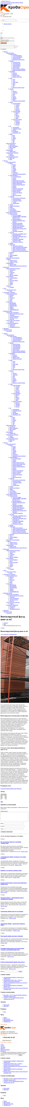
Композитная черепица (12, 152)
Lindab (11, 273)
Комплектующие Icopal (18, 87)
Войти (5, 1017)
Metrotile (12, 155)
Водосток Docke (14, 280)
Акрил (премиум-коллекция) (19, 247)
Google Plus (16, 788)
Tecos (11, 254)
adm (5, 634)
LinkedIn (11, 788)
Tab (13, 142)
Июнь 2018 (6, 1004)
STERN (14, 170)
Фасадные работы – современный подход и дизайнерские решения (12, 898)
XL (13, 86)
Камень (14, 179)
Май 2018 (6, 1006)
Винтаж (17, 120)
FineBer (11, 243)
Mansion (14, 98)
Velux (11, 291)
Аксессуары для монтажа (18, 198)
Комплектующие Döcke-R (19, 174)
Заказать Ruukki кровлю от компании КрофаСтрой (15, 995)
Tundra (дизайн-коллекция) (19, 250)
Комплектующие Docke (18, 59)
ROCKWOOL (13, 304)
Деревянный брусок (15, 327)
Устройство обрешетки (12, 323)
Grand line (12, 272)
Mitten (11, 256)
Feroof (11, 154)
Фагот (14, 194)
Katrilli (14, 97)
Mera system (12, 147)
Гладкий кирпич (16, 199)
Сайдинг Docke (13, 214)
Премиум (14, 74)
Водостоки (6, 267)
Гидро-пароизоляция (12, 293)
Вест (16, 114)
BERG (14, 166)
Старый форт (15, 203)
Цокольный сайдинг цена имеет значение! (12, 936)
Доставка (12, 2)
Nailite (11, 207)
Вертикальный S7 (17, 219)
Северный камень (17, 200)
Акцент (17, 116)
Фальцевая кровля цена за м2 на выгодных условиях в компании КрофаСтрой (12, 949)
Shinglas (12, 61)
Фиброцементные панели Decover (18, 265)
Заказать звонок (8, 23)
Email (20, 788)
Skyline (14, 130)
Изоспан (12, 295)
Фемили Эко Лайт (17, 77)
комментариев (8, 1020)
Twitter (7, 788)
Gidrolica (12, 287)
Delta (11, 300)
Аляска (17, 106)
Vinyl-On (12, 232)
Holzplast (12, 252)
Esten (13, 136)
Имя (2, 823)
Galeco (11, 271)
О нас (2, 2)
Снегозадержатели (14, 316)
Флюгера (12, 319)
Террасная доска (8, 329)
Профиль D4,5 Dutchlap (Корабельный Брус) (18, 226)
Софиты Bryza (13, 260)
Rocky (14, 99)
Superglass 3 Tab (16, 132)
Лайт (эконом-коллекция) (18, 248)
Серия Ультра (15, 67)
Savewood (9, 331)
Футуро (17, 124)
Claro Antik (15, 82)
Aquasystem (12, 269)
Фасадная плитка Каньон (13, 258)
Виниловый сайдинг (12, 212)
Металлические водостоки (13, 268)
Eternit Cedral (13, 264)
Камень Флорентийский (18, 184)
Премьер (17, 122)
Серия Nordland (16, 103)
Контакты (8, 4)
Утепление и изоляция (9, 292)
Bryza (11, 279)
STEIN (14, 168)
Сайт (2, 829)
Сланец (14, 202)
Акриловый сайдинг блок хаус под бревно (12, 911)
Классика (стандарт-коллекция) (20, 251)
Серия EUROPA (16, 58)
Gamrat (11, 283)
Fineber (11, 204)
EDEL (14, 171)
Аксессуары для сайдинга (13, 320)
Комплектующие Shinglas (18, 70)
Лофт (16, 118)
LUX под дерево (16, 215)
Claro (13, 81)
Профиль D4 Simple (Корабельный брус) (17, 224)
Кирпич (14, 187)
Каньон (14, 186)
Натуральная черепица (12, 156)
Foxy (13, 95)
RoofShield (12, 71)
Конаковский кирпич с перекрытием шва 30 (14, 998)
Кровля (5, 51)
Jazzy (13, 94)
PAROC (12, 307)
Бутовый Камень (16, 176)
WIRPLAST (13, 151)
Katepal (11, 89)
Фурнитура (12, 324)
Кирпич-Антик (16, 191)
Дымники (12, 315)
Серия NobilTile (16, 111)
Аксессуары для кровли (13, 312)
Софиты (9, 259)
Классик (14, 73)
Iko (10, 126)
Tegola (11, 102)
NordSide (12, 196)
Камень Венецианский (18, 180)
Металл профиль (14, 275)
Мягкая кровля (10, 53)
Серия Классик (16, 66)
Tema (13, 85)
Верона (17, 115)
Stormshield (15, 131)
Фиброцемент (10, 263)
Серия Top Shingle (17, 119)
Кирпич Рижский (16, 190)
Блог (5, 2)
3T (13, 90)
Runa (13, 139)
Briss (13, 135)
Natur (13, 83)
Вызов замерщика (5, 1049)
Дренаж (8, 285)
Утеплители (10, 301)
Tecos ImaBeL (13, 210)
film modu (6, 995)
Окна (5, 288)
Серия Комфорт (16, 65)
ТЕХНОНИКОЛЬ (14, 309)
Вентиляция (10, 150)
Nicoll (11, 284)
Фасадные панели (11, 162)
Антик (17, 107)
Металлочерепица (11, 143)
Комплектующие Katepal (18, 100)
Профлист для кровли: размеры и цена (11, 870)
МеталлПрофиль (14, 146)
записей (7, 1019)
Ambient (14, 91)
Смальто (17, 123)
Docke (11, 163)
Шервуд (17, 112)
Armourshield (15, 127)
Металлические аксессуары (16, 313)
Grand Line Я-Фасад (15, 206)
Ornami (14, 138)
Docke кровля (13, 54)
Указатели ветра (14, 317)
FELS (13, 167)
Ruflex (11, 134)
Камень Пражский (17, 183)
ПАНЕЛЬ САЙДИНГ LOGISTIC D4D (17, 240)
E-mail (3, 826)
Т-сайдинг (12, 208)
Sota (13, 140)
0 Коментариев (13, 634)
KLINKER (15, 172)
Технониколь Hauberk (15, 211)
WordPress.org (7, 1021)
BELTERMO (13, 303)
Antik (13, 79)
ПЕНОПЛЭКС (13, 305)
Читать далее (24, 851)
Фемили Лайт (15, 75)
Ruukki (11, 148)
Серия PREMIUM (16, 55)
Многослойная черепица (18, 69)
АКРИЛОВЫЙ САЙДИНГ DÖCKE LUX (19, 217)
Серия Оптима (16, 62)
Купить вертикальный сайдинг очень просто (13, 962)
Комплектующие (8, 311)
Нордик (17, 110)
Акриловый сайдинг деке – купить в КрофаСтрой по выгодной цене (13, 980)
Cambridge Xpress (16, 128)
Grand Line (12, 144)
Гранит (14, 178)
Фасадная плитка (16, 195)
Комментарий (4, 811)
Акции (8, 2)
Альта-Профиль (13, 175)
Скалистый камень (17, 192)
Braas (11, 159)
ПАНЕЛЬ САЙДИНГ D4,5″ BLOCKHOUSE (19, 234)
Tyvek (11, 299)
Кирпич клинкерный (17, 188)
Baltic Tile (12, 158)
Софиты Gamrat (13, 262)
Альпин (17, 104)
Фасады (6, 160)
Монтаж (17, 2)
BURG (14, 164)
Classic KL (15, 93)
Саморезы (12, 325)
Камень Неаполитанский (18, 182)
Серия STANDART (17, 57)
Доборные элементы (17, 231)
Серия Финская (16, 63)
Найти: (2, 971)
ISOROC (12, 308)
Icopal (11, 78)
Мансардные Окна (11, 289)
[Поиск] (16, 20)
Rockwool (12, 297)
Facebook (3, 788)
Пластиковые (10, 276)
